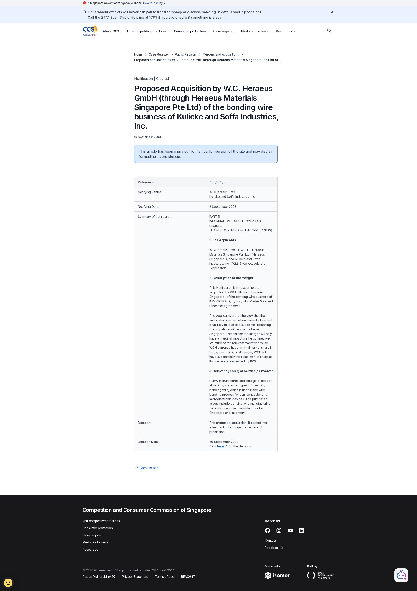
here (222, 446)
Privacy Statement (135, 576)
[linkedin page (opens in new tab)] (301, 530)
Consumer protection (98, 528)
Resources (90, 549)
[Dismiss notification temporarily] (332, 12)
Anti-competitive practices (101, 521)
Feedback (274, 548)
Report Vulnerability (97, 577)
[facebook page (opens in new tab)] (267, 530)
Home (138, 54)
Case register (92, 535)
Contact (270, 540)
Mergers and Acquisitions (221, 54)
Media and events (95, 542)
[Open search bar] (329, 31)
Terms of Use (164, 576)
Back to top (149, 468)
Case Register (159, 54)
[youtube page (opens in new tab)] (290, 530)
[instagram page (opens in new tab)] (278, 530)
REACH (188, 577)
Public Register (186, 54)
